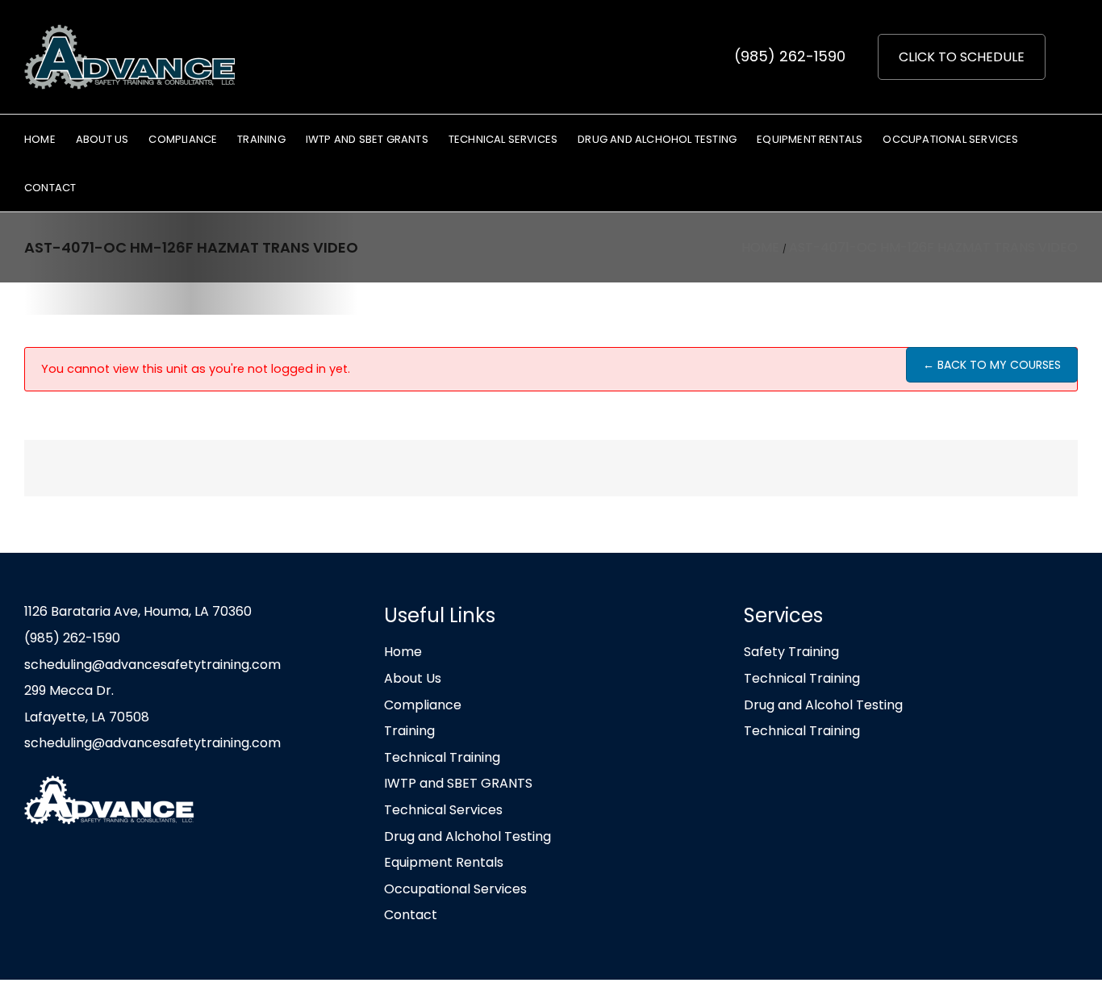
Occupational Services (455, 889)
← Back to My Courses (992, 365)
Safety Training (791, 651)
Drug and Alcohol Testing (823, 705)
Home (403, 651)
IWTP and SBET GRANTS (458, 783)
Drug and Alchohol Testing (467, 836)
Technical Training (442, 757)
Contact (410, 914)
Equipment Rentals (443, 862)
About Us (412, 678)
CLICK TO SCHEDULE (962, 57)
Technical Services (443, 810)
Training (409, 730)
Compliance (422, 705)
